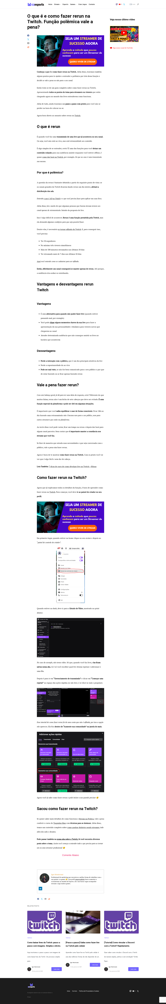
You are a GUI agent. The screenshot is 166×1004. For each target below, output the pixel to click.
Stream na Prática (86, 819)
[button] (132, 4)
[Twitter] (124, 4)
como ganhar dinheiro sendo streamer (83, 827)
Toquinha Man (59, 823)
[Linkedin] (40, 888)
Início (68, 991)
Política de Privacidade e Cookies (89, 991)
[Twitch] (117, 4)
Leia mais (56, 969)
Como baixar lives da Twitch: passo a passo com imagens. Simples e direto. (44, 944)
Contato (74, 991)
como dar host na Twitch (52, 157)
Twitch (77, 115)
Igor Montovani (36, 967)
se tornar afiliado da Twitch (69, 229)
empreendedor (80, 879)
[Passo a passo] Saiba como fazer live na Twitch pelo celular (82, 944)
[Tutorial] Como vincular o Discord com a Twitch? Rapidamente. (119, 944)
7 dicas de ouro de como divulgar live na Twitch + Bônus (72, 466)
